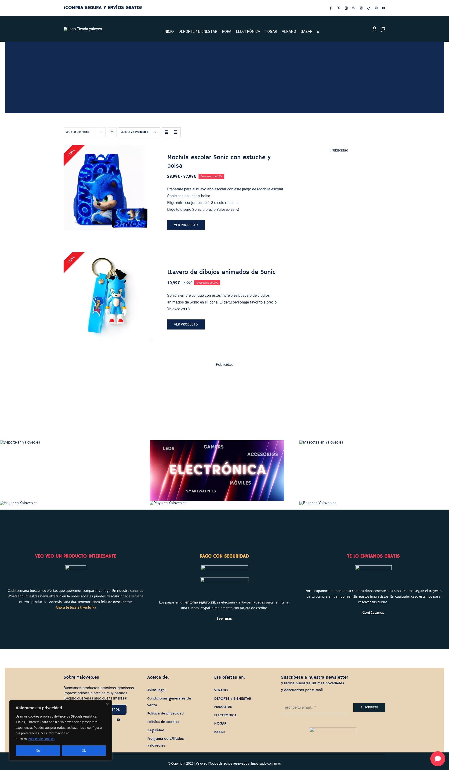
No (38, 750)
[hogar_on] (18, 503)
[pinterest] (361, 8)
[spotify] (376, 8)
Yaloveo (201, 763)
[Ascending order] (111, 132)
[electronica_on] (217, 442)
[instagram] (346, 8)
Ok (84, 750)
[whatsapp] (353, 8)
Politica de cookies (41, 739)
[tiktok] (368, 8)
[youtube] (383, 8)
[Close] (107, 704)
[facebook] (330, 8)
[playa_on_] (168, 503)
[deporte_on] (20, 442)
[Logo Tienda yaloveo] (83, 29)
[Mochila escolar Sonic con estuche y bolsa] (108, 190)
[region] (60, 730)
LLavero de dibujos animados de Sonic (221, 272)
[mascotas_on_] (321, 442)
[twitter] (338, 8)
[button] (318, 32)
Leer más (224, 618)
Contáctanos (373, 613)
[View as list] (175, 132)
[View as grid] (166, 132)
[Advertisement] (340, 228)
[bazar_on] (317, 503)
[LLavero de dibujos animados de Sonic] (108, 297)
